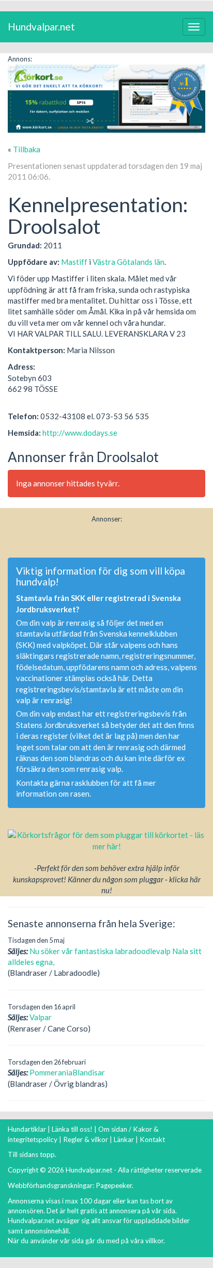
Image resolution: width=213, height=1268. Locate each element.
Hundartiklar (27, 1129)
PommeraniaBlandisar (67, 1072)
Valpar (40, 1017)
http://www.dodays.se (79, 432)
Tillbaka (26, 149)
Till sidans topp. (32, 1154)
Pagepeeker (114, 1185)
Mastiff (74, 261)
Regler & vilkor (85, 1139)
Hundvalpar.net (41, 27)
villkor (154, 1241)
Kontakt (152, 1139)
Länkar (124, 1139)
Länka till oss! (72, 1129)
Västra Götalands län (128, 261)
